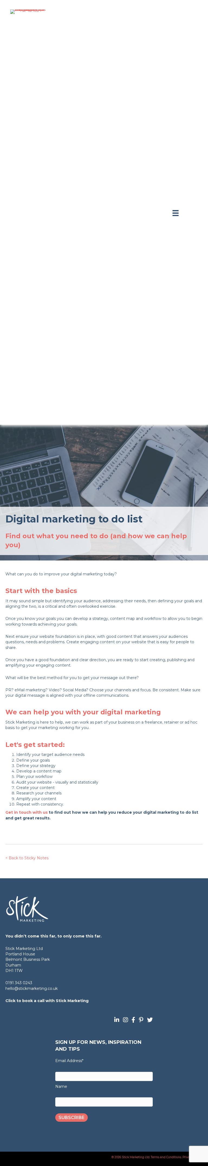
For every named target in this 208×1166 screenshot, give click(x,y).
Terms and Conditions (166, 1157)
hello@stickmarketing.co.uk (31, 988)
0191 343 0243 (18, 982)
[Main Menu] (175, 213)
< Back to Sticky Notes (26, 858)
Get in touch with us (26, 812)
